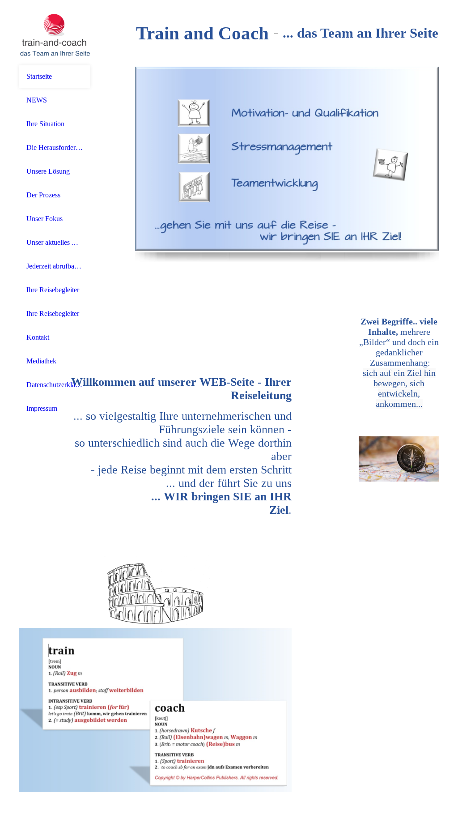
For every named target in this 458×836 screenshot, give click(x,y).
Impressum (41, 408)
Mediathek (41, 361)
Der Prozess (43, 195)
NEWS (36, 100)
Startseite (39, 76)
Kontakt (37, 337)
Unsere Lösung (48, 171)
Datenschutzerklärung (54, 384)
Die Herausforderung (54, 147)
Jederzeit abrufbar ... (54, 266)
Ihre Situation (45, 124)
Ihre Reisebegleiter (52, 290)
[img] (54, 32)
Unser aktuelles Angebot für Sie (54, 242)
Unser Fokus (44, 218)
